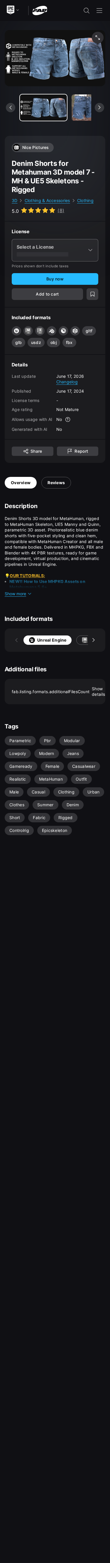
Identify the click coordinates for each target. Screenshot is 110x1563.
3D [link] (15, 200)
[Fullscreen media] (98, 37)
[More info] (67, 419)
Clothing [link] (85, 200)
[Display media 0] (43, 107)
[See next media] (99, 107)
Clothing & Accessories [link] (47, 200)
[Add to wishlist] (92, 294)
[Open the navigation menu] (99, 10)
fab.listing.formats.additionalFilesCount (58, 691)
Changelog (67, 381)
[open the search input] (86, 10)
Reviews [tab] (56, 482)
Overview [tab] (21, 482)
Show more (15, 593)
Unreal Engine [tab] (52, 640)
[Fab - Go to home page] (39, 10)
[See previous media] (10, 107)
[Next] (93, 640)
